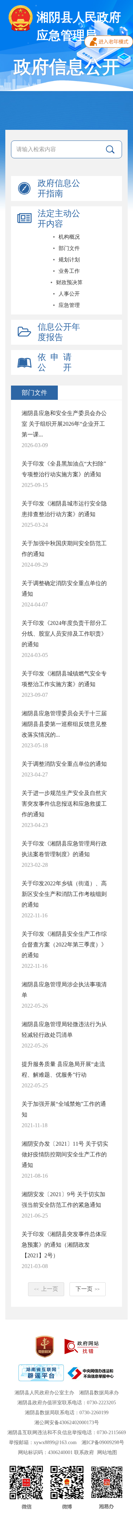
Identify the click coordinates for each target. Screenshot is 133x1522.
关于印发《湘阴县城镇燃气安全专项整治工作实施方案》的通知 (64, 678)
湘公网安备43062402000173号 (66, 1422)
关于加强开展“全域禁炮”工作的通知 (64, 1109)
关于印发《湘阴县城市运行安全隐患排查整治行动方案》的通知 (64, 508)
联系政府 (84, 1452)
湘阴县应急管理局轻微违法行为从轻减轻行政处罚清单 (64, 1029)
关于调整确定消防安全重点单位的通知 (64, 588)
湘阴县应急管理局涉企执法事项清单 (64, 989)
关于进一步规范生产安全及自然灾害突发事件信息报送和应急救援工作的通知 (64, 803)
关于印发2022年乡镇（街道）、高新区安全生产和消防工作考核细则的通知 (64, 894)
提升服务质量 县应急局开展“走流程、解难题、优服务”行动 (63, 1069)
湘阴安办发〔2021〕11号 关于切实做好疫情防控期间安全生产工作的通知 (65, 1154)
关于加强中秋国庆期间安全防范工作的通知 (64, 548)
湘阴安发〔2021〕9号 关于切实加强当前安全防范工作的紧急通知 (63, 1199)
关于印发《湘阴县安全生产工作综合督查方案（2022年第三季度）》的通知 (64, 944)
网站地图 (107, 1452)
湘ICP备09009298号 (103, 1442)
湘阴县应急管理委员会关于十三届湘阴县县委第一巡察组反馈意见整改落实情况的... (64, 724)
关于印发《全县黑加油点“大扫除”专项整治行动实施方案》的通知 (64, 469)
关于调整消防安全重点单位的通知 (64, 764)
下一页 (88, 1289)
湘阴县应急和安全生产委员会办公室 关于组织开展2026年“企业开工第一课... (64, 423)
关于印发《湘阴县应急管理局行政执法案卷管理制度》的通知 (64, 848)
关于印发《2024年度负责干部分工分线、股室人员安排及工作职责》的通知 (64, 633)
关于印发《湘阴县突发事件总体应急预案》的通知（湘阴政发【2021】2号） (64, 1244)
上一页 (46, 1289)
